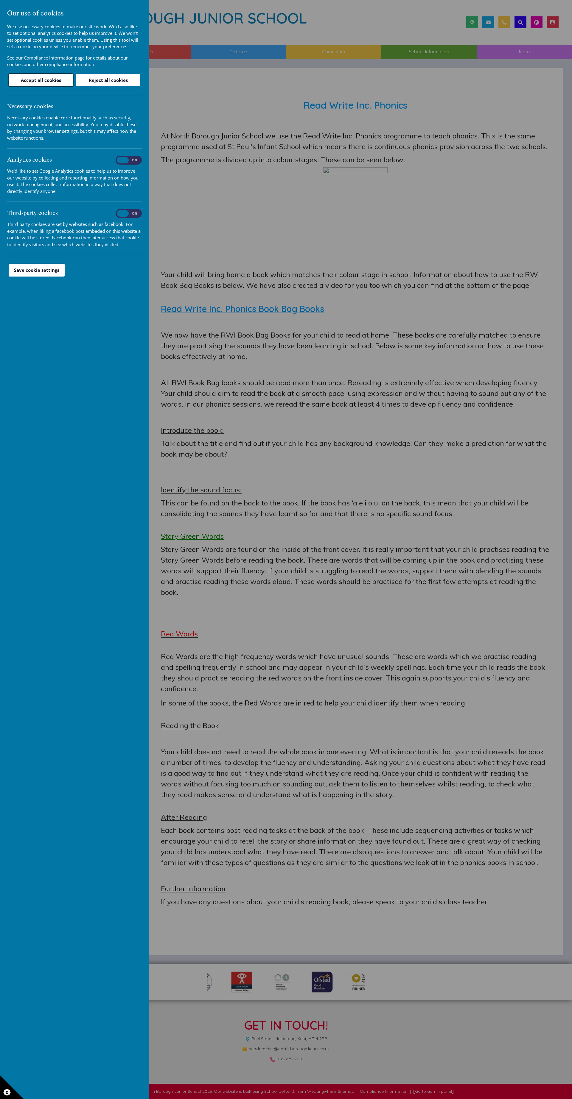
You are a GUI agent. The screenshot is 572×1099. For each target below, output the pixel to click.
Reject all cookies (108, 80)
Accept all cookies (41, 80)
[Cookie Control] (12, 1087)
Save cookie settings (36, 270)
